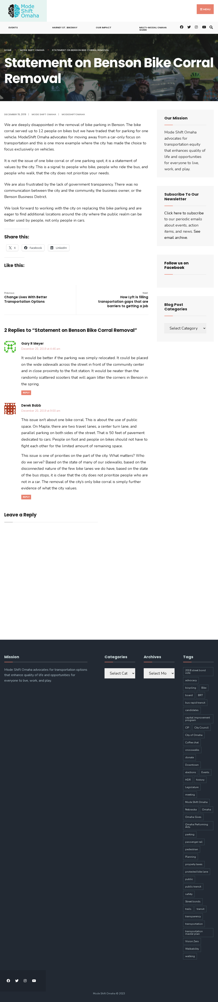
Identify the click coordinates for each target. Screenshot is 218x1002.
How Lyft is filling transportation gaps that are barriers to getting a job (123, 299)
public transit (193, 886)
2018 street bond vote (195, 672)
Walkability (192, 948)
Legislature (191, 787)
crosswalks (192, 750)
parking (189, 834)
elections (190, 772)
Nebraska (191, 809)
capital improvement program (197, 719)
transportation (194, 924)
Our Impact (103, 27)
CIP (187, 727)
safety (188, 894)
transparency (193, 916)
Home (7, 50)
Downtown (192, 765)
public (189, 879)
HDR (188, 779)
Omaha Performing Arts (196, 826)
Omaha (206, 809)
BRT (200, 695)
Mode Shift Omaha (32, 50)
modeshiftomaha (73, 114)
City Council (201, 727)
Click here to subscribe (184, 213)
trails (188, 909)
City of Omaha (193, 735)
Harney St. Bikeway (64, 27)
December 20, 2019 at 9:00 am (40, 411)
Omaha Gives (193, 817)
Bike (203, 688)
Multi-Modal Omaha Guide (153, 29)
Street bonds (193, 901)
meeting (190, 794)
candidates (192, 710)
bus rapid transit (195, 702)
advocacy (191, 680)
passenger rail (193, 842)
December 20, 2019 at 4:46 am (40, 349)
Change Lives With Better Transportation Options (25, 297)
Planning (190, 857)
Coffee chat (192, 742)
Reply (26, 392)
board (189, 695)
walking (190, 956)
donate (189, 757)
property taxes (193, 864)
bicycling (190, 688)
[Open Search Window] (211, 26)
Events (13, 27)
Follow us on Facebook (176, 265)
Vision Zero (192, 941)
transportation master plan (194, 933)
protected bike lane (196, 871)
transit (200, 909)
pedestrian (191, 849)
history (200, 779)
